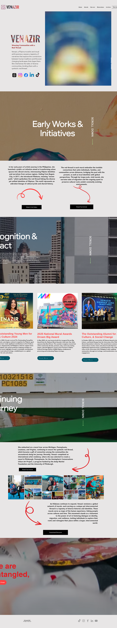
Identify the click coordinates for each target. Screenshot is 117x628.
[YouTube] (96, 620)
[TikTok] (37, 75)
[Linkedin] (31, 75)
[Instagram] (20, 75)
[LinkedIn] (92, 620)
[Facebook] (26, 75)
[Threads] (14, 75)
